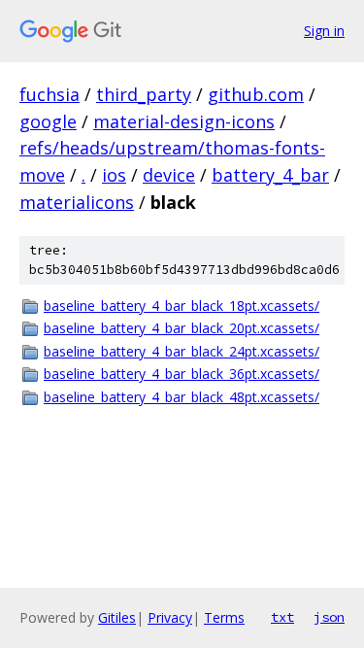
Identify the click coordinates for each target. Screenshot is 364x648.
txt (282, 617)
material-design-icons (184, 121)
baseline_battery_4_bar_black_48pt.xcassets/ (181, 397)
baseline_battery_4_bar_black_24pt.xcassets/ (181, 351)
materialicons (76, 202)
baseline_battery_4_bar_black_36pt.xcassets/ (181, 373)
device (169, 175)
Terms (224, 617)
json (329, 617)
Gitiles (117, 617)
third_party (143, 94)
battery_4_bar (270, 175)
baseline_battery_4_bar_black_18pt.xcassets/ (181, 305)
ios (114, 175)
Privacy (170, 617)
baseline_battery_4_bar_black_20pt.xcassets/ (181, 328)
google (48, 121)
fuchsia (49, 94)
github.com (256, 94)
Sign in (324, 30)
